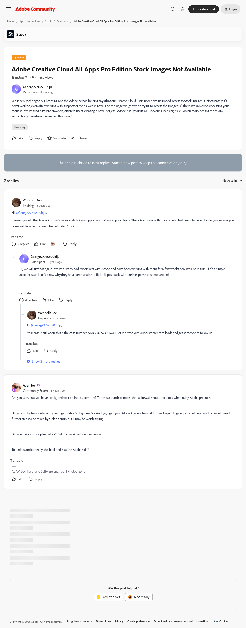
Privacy (119, 621)
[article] (122, 222)
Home (10, 21)
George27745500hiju (37, 87)
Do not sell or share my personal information (181, 621)
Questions (62, 21)
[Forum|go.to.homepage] (35, 9)
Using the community (79, 621)
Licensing (19, 127)
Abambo (29, 385)
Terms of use (103, 621)
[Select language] (182, 9)
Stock (48, 21)
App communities (29, 21)
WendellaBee (32, 200)
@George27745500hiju (30, 212)
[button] (9, 10)
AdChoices (222, 621)
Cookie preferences (138, 621)
